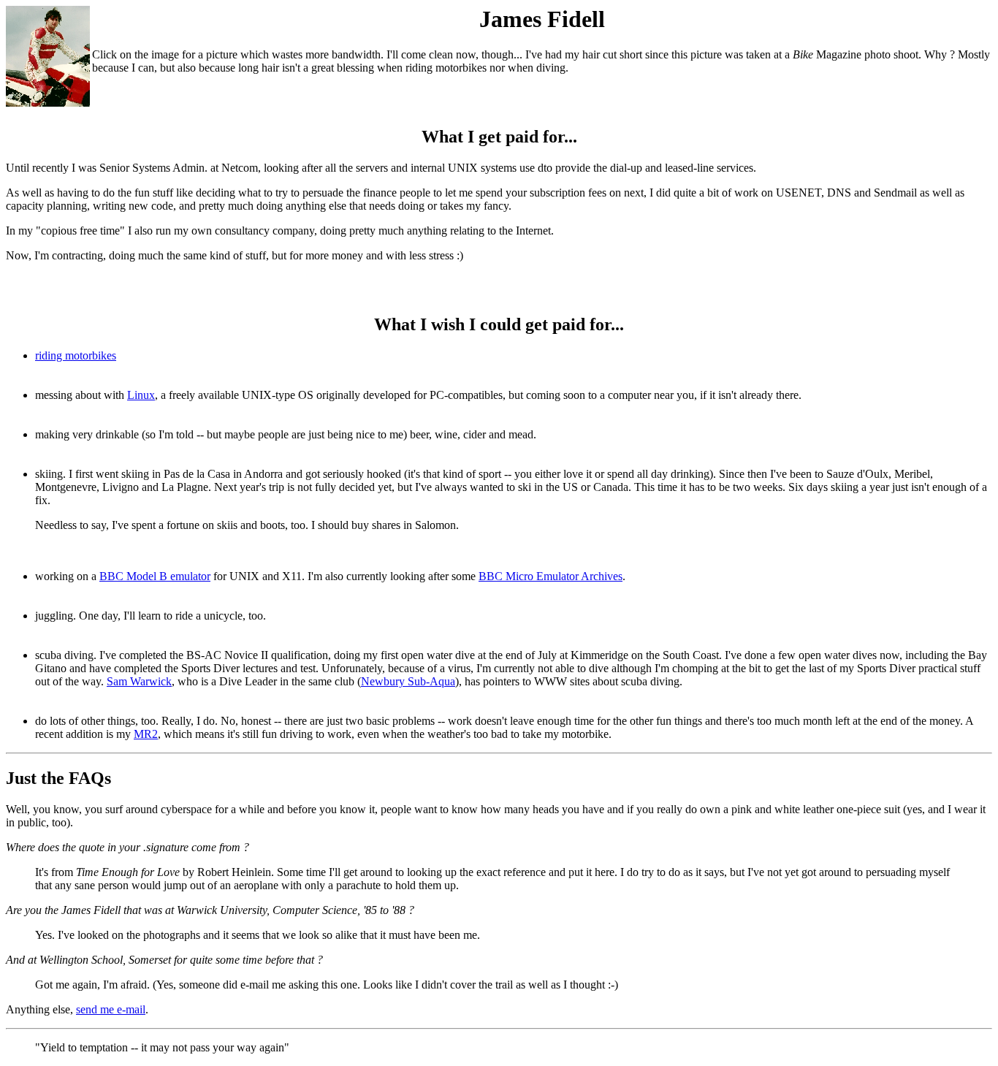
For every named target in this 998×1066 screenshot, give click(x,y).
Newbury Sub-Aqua (408, 681)
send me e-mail (110, 1009)
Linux (141, 395)
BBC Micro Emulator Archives (550, 576)
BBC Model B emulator (154, 576)
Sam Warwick (139, 681)
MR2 (146, 734)
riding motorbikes (75, 355)
